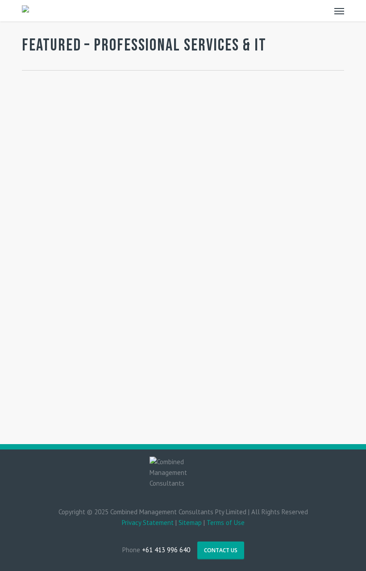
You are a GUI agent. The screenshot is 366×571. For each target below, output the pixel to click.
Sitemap (190, 522)
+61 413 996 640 (166, 550)
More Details (108, 172)
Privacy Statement (148, 522)
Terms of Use (226, 522)
